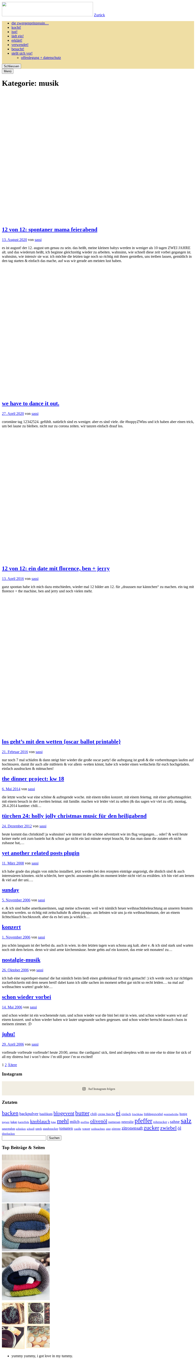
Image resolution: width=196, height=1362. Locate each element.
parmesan (114, 1122)
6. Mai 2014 (11, 789)
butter (82, 1113)
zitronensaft (132, 1128)
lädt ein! (17, 36)
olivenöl (98, 1121)
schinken (21, 1128)
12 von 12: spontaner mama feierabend (49, 229)
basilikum (46, 1114)
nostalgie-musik (21, 960)
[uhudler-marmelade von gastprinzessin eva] (26, 1348)
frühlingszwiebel (153, 1114)
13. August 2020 (14, 240)
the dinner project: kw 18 (33, 779)
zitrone (116, 1128)
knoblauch (40, 1121)
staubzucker (50, 1128)
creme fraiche (106, 1114)
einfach (126, 1114)
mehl (63, 1121)
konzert (11, 927)
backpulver (28, 1113)
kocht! (16, 27)
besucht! (17, 49)
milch (75, 1121)
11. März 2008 (13, 863)
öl (179, 1128)
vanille (77, 1128)
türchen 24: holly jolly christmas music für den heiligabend (74, 816)
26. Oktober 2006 (15, 970)
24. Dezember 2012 (17, 826)
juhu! (8, 1034)
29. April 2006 (13, 1044)
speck (38, 1128)
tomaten (66, 1128)
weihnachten (98, 1128)
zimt (108, 1128)
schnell (30, 1128)
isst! (14, 32)
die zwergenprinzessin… (30, 23)
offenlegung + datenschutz (41, 58)
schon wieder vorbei (26, 997)
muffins (85, 1122)
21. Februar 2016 (15, 752)
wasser (86, 1128)
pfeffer (143, 1120)
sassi (38, 240)
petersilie (127, 1122)
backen (10, 1113)
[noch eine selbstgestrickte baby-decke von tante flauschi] (26, 1250)
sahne (175, 1121)
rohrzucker (160, 1122)
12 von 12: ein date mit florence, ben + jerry (56, 568)
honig (183, 1114)
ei (118, 1113)
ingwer (6, 1122)
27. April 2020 (13, 414)
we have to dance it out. (30, 403)
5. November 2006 (16, 900)
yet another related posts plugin (40, 853)
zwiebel (168, 1128)
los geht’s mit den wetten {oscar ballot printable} (61, 741)
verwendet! (19, 45)
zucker (151, 1128)
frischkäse (137, 1114)
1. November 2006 (16, 937)
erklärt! (16, 40)
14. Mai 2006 (12, 1007)
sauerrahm (8, 1128)
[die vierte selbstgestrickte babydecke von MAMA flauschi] (26, 1201)
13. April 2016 (13, 579)
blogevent (64, 1113)
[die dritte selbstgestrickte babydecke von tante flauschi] (26, 1299)
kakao (14, 1122)
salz (186, 1120)
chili (93, 1114)
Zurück (99, 15)
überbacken (8, 1133)
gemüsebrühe (171, 1114)
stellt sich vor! (22, 53)
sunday (10, 890)
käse (53, 1122)
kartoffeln (23, 1122)
